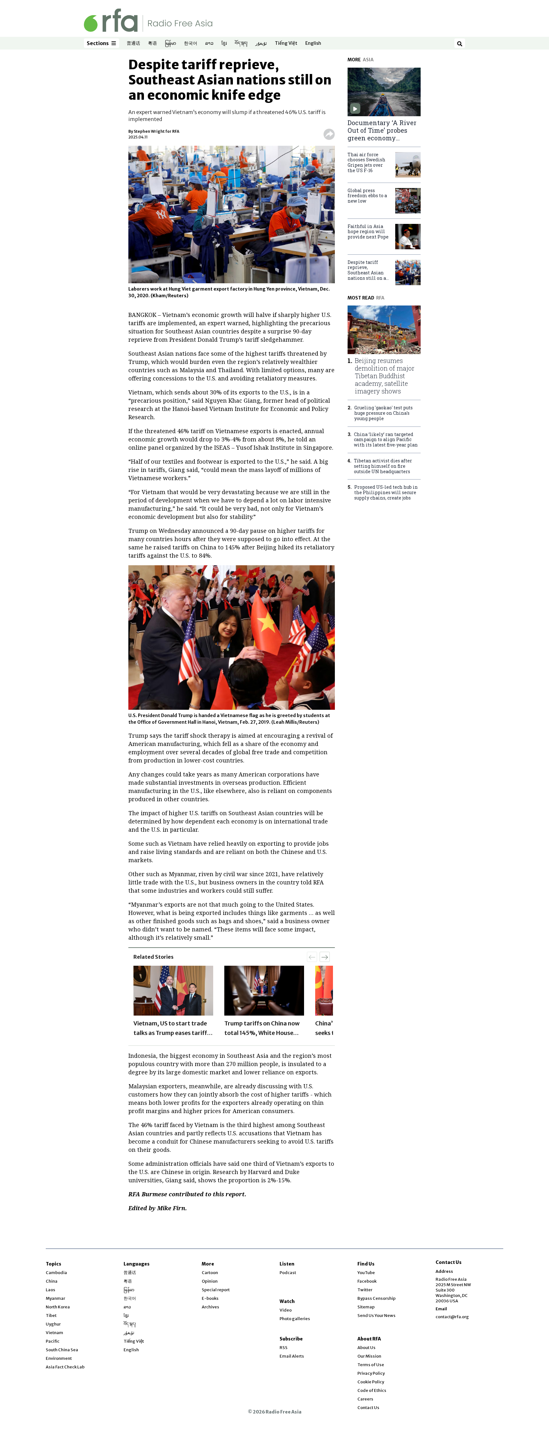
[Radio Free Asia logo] (148, 19)
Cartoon (210, 1272)
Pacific (52, 1341)
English (313, 43)
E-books (210, 1298)
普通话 (133, 43)
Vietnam (54, 1332)
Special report (216, 1289)
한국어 (190, 43)
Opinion (210, 1281)
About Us (366, 1347)
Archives (210, 1307)
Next (334, 1002)
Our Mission (369, 1356)
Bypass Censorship (376, 1298)
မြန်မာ (170, 43)
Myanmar (55, 1298)
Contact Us (368, 1407)
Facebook (366, 1281)
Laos (50, 1289)
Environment (59, 1358)
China (52, 1281)
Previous (128, 1002)
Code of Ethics (371, 1390)
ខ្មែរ (224, 43)
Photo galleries (295, 1318)
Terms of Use (370, 1364)
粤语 (152, 43)
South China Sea (62, 1350)
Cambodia (56, 1272)
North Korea (58, 1307)
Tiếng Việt (286, 43)
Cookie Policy (370, 1382)
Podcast (288, 1272)
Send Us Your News (376, 1315)
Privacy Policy (371, 1373)
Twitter (364, 1289)
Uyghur (53, 1324)
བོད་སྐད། (241, 43)
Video (286, 1310)
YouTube (366, 1272)
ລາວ (209, 43)
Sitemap (366, 1307)
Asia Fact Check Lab (65, 1367)
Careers (365, 1399)
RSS (284, 1347)
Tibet (51, 1315)
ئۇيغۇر (261, 43)
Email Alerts (292, 1356)
